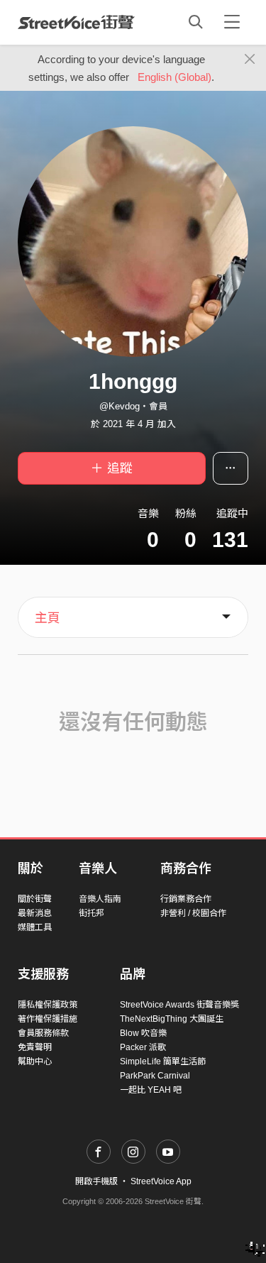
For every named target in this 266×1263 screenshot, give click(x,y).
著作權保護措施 (47, 1019)
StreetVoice (76, 22)
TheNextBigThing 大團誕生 (171, 1019)
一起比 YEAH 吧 (151, 1090)
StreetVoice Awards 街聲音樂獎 (179, 1005)
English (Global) (174, 77)
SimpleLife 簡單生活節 (163, 1061)
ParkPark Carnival (155, 1076)
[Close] (250, 59)
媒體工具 (35, 927)
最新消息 (35, 913)
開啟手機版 (96, 1181)
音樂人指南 (100, 899)
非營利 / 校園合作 (193, 913)
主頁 (47, 618)
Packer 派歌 (143, 1047)
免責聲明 (35, 1047)
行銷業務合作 (185, 899)
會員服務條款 (43, 1033)
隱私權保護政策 (47, 1005)
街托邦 (91, 913)
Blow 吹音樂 (143, 1033)
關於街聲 (35, 899)
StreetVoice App (161, 1181)
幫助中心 (35, 1061)
